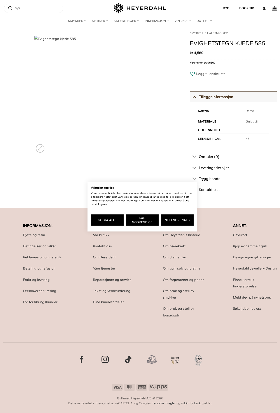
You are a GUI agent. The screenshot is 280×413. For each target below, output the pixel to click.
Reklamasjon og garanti (42, 257)
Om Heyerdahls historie (181, 235)
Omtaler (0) (209, 156)
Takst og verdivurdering (111, 291)
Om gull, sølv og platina (181, 268)
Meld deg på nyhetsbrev (252, 297)
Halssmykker (217, 33)
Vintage (181, 21)
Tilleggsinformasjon (216, 96)
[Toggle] (194, 96)
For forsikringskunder (40, 302)
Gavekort (240, 235)
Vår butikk (101, 235)
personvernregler (164, 403)
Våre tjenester (104, 268)
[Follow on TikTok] (128, 360)
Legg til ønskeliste (210, 74)
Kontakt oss (102, 246)
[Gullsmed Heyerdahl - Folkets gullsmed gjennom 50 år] (140, 8)
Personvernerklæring (39, 291)
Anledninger (125, 21)
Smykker (75, 21)
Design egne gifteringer (252, 257)
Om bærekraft (174, 246)
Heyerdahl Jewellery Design (255, 268)
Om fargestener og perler (183, 280)
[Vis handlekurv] (274, 8)
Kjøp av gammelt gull (250, 246)
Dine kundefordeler (108, 302)
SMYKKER (196, 33)
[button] (264, 8)
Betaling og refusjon (39, 268)
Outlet (202, 21)
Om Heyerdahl (104, 257)
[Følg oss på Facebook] (81, 360)
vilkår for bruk (191, 403)
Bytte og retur (34, 235)
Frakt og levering (36, 280)
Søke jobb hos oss (247, 308)
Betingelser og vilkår (39, 246)
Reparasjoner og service (112, 280)
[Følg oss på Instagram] (105, 360)
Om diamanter (174, 257)
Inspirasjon (155, 21)
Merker (98, 21)
